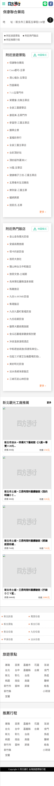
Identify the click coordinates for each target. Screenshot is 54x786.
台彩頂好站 (15, 152)
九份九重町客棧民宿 (20, 311)
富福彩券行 (15, 137)
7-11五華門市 (16, 92)
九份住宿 (35, 632)
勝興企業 (14, 130)
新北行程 (35, 624)
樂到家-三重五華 (18, 190)
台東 (36, 670)
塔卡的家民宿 (16, 251)
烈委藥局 (14, 85)
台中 (17, 670)
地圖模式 (42, 55)
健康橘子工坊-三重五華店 (23, 175)
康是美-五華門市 (18, 115)
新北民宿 (8, 616)
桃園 (7, 680)
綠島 (46, 686)
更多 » (42, 212)
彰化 (17, 675)
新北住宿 (8, 632)
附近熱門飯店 (31, 35)
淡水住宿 (35, 639)
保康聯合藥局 (16, 62)
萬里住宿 (35, 616)
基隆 (7, 665)
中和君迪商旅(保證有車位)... (24, 349)
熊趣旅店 (14, 289)
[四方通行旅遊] (14, 5)
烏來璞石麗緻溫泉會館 (21, 281)
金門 (46, 670)
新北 (7, 675)
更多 (49, 402)
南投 (17, 680)
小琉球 (46, 691)
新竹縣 (7, 691)
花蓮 (36, 665)
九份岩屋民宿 (16, 319)
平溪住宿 (8, 639)
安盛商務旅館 (16, 244)
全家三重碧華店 (17, 107)
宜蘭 (7, 696)
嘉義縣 (27, 670)
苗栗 (17, 665)
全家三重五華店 (17, 145)
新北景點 (8, 624)
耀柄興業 (14, 197)
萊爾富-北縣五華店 (19, 100)
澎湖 (46, 665)
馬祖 (46, 675)
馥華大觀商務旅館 (19, 326)
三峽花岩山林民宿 (19, 379)
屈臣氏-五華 (15, 205)
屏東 (27, 686)
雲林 (17, 686)
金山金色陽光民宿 (19, 236)
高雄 (27, 680)
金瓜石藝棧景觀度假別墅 (22, 334)
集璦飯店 (14, 304)
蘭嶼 (46, 680)
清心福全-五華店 (18, 77)
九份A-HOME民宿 (19, 296)
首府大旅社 (15, 259)
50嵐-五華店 (15, 167)
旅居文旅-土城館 (18, 274)
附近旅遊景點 (13, 35)
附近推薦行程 (13, 40)
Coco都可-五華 (17, 70)
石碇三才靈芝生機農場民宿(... (25, 356)
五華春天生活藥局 (19, 182)
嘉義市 (27, 665)
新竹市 (7, 686)
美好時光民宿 (16, 364)
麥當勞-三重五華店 (19, 122)
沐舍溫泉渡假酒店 (19, 341)
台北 (7, 670)
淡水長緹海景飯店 (19, 371)
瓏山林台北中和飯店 (20, 266)
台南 (27, 675)
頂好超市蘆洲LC (18, 160)
